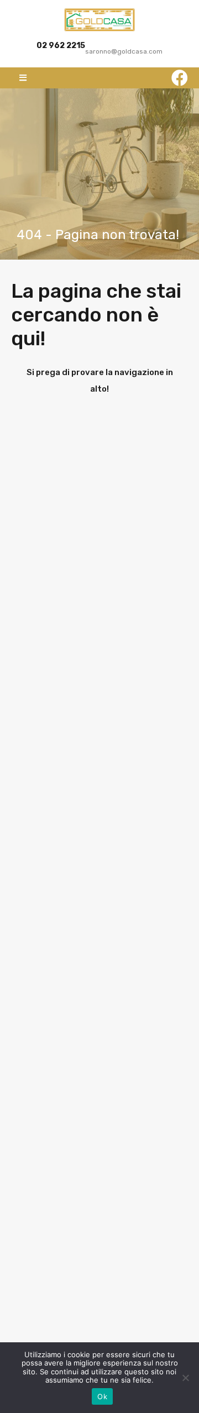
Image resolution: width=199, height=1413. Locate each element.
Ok (102, 1396)
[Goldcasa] (99, 19)
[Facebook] (179, 78)
